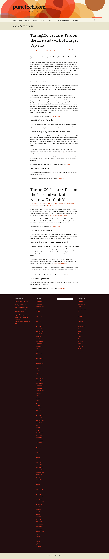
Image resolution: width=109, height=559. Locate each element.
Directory (42, 20)
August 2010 (39, 474)
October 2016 (39, 329)
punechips (80, 341)
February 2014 (39, 378)
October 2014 (39, 361)
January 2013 (39, 410)
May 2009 (38, 511)
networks (75, 49)
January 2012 (39, 435)
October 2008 (39, 529)
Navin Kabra (53, 50)
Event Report (81, 301)
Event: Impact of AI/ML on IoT (21, 301)
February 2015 (39, 353)
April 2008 (38, 544)
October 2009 (39, 499)
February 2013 (39, 408)
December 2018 (39, 301)
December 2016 (39, 324)
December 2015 (39, 341)
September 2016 (40, 331)
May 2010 (38, 482)
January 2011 (39, 464)
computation (56, 49)
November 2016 (39, 326)
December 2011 (39, 437)
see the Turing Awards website (58, 215)
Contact (35, 20)
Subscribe (75, 20)
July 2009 (38, 506)
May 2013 (38, 400)
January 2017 (39, 321)
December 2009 (39, 494)
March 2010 (38, 487)
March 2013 (38, 405)
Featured (47, 49)
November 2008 (39, 526)
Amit (20, 20)
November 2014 (39, 358)
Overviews (80, 333)
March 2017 (38, 319)
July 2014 (38, 368)
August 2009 (39, 504)
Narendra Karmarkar (83, 329)
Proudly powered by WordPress (54, 555)
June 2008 (38, 539)
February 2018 (39, 314)
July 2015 (38, 348)
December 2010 (39, 467)
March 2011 (38, 460)
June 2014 (38, 371)
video (79, 348)
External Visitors (82, 309)
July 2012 (38, 425)
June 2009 (38, 509)
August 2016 (39, 333)
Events (43, 49)
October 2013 (39, 388)
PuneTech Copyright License (62, 20)
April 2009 (38, 514)
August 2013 (39, 393)
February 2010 (39, 489)
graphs (70, 49)
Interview (80, 319)
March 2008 (38, 546)
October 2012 (39, 418)
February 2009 (39, 519)
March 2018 (38, 311)
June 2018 (38, 309)
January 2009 (39, 521)
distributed (62, 49)
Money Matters (81, 326)
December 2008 (39, 524)
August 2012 (39, 422)
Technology (81, 346)
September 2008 (40, 531)
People (79, 336)
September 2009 (40, 502)
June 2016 (38, 336)
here (68, 164)
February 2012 (39, 432)
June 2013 (38, 398)
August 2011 (39, 447)
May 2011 (38, 455)
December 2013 (39, 383)
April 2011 (38, 457)
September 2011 (40, 445)
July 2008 (38, 536)
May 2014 (38, 373)
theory (37, 50)
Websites (80, 351)
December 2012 (39, 413)
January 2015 (39, 356)
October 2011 (39, 442)
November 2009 (39, 497)
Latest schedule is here (60, 153)
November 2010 (39, 469)
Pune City (80, 338)
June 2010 (38, 479)
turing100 (45, 50)
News (79, 331)
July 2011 (38, 450)
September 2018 (40, 306)
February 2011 (39, 462)
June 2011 (38, 452)
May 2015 (38, 351)
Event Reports (81, 304)
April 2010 (38, 484)
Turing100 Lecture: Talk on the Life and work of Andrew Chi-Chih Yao (53, 194)
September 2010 (40, 472)
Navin (50, 20)
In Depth (80, 316)
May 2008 (38, 541)
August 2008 (39, 534)
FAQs (79, 311)
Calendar (27, 20)
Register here (56, 116)
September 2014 (40, 363)
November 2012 (39, 415)
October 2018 (39, 304)
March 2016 (38, 338)
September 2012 (40, 420)
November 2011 (39, 440)
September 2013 (40, 390)
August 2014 (39, 366)
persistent (32, 50)
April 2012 (38, 427)
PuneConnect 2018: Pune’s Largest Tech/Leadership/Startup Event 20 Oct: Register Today (22, 305)
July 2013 (38, 395)
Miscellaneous (81, 324)
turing (41, 50)
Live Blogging (81, 321)
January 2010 (39, 492)
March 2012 (38, 430)
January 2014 (39, 380)
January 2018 (39, 316)
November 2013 (39, 385)
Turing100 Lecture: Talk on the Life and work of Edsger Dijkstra (54, 40)
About (14, 20)
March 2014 (38, 375)
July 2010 (38, 477)
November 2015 (39, 343)
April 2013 (38, 403)
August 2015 (39, 346)
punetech (80, 343)
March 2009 (38, 516)
